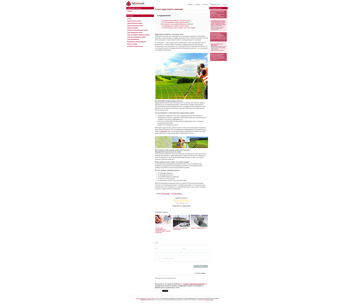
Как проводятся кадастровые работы (176, 22)
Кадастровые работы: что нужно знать (176, 20)
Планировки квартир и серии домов (145, 298)
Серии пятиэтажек (132, 27)
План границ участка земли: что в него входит (179, 28)
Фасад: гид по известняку (217, 54)
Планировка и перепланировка (136, 41)
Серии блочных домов (134, 21)
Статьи (224, 4)
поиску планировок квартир (194, 284)
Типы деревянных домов (134, 32)
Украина (129, 11)
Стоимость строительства (135, 46)
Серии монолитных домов (135, 25)
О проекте (205, 4)
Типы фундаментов (133, 39)
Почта (184, 248)
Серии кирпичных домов (134, 23)
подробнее (163, 131)
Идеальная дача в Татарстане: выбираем (217, 34)
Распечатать (177, 193)
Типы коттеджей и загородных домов (138, 34)
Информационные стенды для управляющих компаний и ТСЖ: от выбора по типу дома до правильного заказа (218, 22)
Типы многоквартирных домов (136, 37)
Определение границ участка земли (175, 26)
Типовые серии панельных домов (137, 30)
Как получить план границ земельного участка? (176, 24)
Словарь (197, 4)
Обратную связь (209, 299)
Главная (190, 4)
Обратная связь (215, 4)
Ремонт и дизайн (132, 44)
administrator (165, 193)
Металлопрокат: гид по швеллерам (217, 44)
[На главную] (135, 4)
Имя (156, 248)
